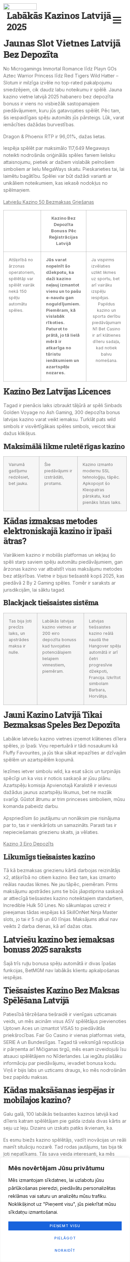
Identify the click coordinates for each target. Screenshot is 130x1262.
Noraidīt (65, 1250)
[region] (65, 1209)
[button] (117, 20)
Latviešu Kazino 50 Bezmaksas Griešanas (48, 202)
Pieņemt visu (65, 1225)
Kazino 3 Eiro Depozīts (28, 844)
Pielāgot (65, 1238)
